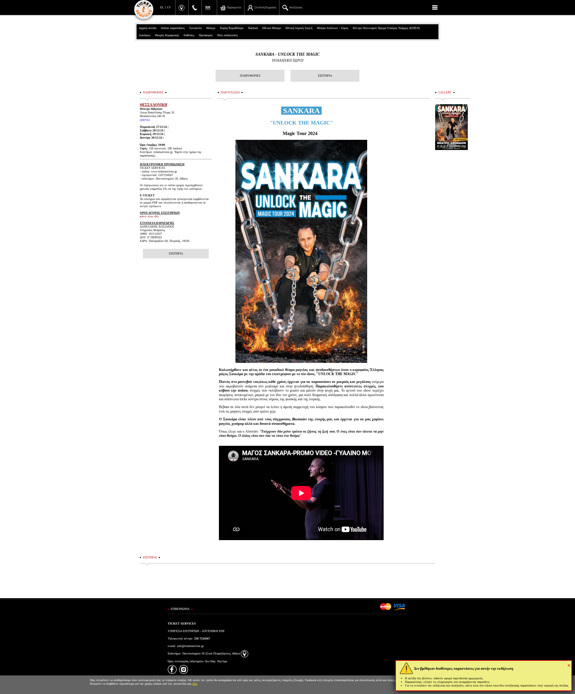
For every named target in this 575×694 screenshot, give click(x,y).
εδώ (194, 683)
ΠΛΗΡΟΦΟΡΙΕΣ (250, 75)
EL (162, 7)
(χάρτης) (145, 119)
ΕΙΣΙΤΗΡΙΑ (325, 75)
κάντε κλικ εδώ (149, 216)
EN (169, 7)
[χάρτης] (244, 653)
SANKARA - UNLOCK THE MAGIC (287, 54)
